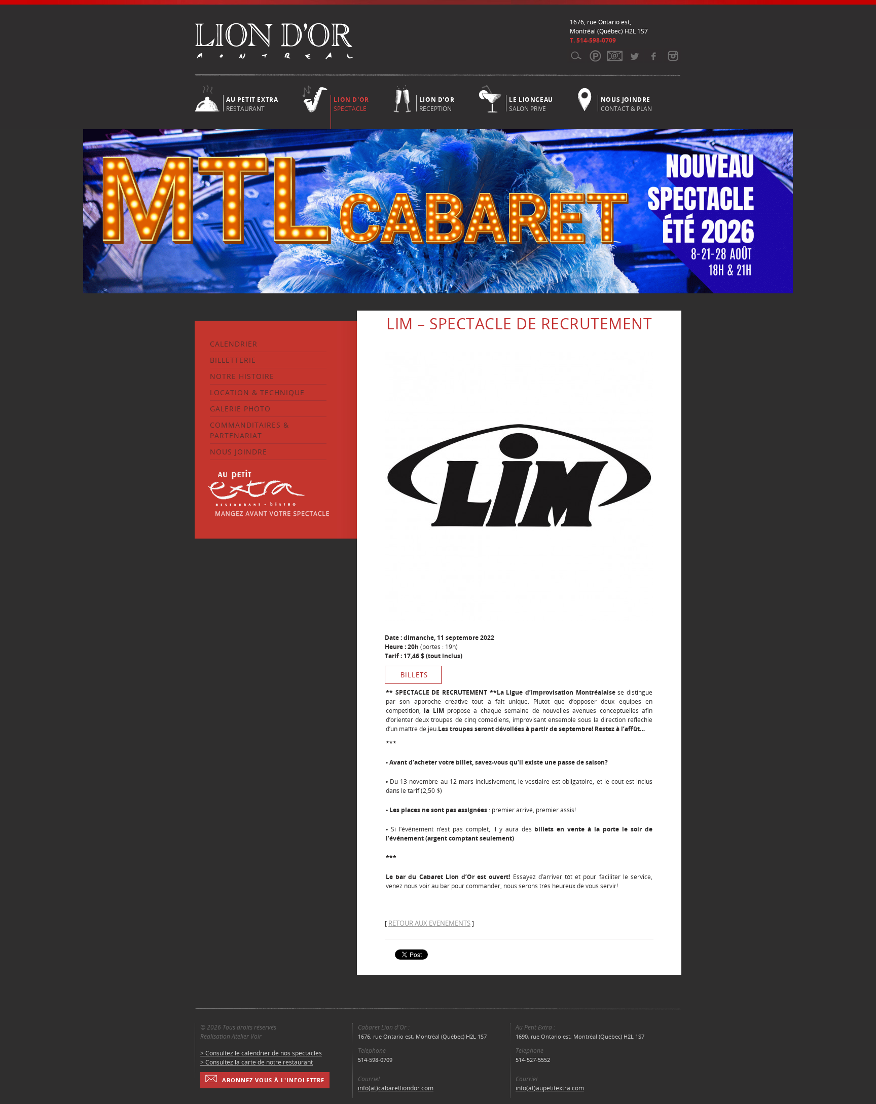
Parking (595, 55)
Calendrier (234, 344)
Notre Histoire (242, 376)
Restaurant (252, 103)
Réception (436, 103)
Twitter (634, 55)
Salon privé (531, 103)
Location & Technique (257, 392)
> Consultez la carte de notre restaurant (256, 1062)
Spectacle (351, 104)
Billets (414, 674)
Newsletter (615, 55)
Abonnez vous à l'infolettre (273, 1080)
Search (576, 55)
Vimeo (653, 55)
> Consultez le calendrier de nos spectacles (261, 1053)
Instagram (672, 55)
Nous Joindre (238, 451)
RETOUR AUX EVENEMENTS (429, 923)
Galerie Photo (240, 408)
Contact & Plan (626, 103)
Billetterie (233, 360)
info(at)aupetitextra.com (550, 1088)
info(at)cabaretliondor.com (395, 1088)
